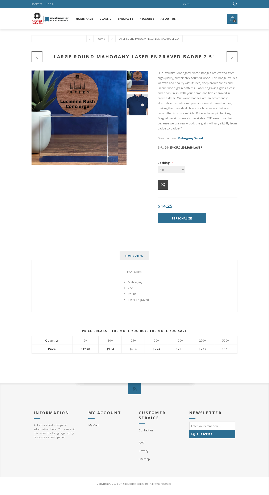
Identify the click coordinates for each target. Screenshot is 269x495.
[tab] (134, 255)
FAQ (142, 443)
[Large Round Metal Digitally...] (232, 56)
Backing (164, 163)
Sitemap (144, 459)
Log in (50, 4)
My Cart (93, 425)
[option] (139, 82)
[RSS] (134, 388)
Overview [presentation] (134, 256)
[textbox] (206, 4)
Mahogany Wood (190, 138)
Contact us (146, 430)
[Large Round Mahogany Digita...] (37, 56)
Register (37, 4)
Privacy (143, 451)
